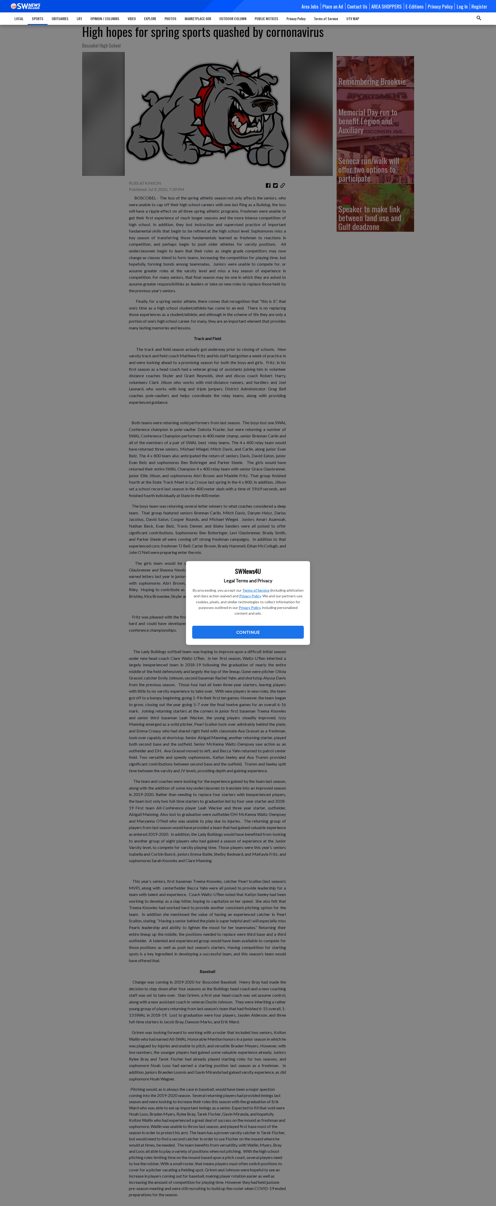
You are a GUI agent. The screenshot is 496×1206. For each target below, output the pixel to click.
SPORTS (37, 18)
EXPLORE (150, 18)
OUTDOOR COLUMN (232, 18)
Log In (462, 6)
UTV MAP (352, 18)
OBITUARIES (60, 18)
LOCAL (19, 18)
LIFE (79, 18)
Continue (248, 632)
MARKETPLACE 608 (198, 18)
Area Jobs (310, 6)
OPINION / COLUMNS (104, 18)
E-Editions (415, 6)
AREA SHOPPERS (386, 6)
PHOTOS (170, 18)
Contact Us (357, 6)
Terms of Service (255, 590)
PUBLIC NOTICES (266, 18)
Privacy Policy (250, 596)
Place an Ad (332, 6)
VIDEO (132, 18)
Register (479, 6)
